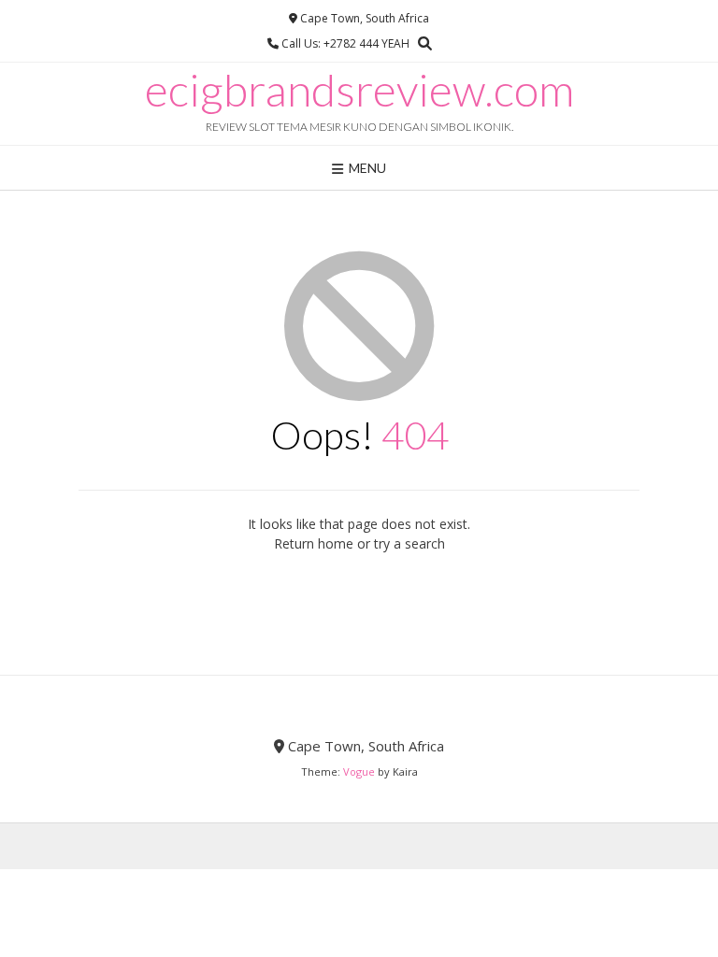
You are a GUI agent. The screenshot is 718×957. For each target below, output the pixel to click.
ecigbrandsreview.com (359, 89)
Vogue (359, 771)
